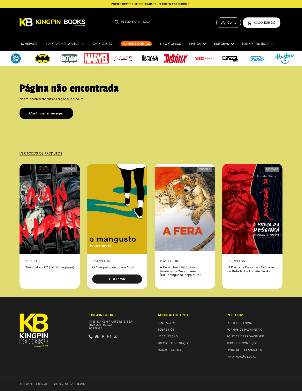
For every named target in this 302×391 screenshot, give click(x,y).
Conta (231, 22)
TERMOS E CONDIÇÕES (243, 343)
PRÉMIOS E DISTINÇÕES (174, 343)
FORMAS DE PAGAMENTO (244, 329)
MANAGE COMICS (170, 350)
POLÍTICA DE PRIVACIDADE (245, 336)
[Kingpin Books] (52, 22)
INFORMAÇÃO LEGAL (241, 357)
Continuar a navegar (46, 113)
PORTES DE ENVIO (239, 323)
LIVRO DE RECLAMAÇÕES (244, 350)
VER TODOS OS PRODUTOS (41, 153)
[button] (261, 22)
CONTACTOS (167, 323)
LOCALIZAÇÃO (168, 336)
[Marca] (15, 58)
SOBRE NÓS (166, 329)
